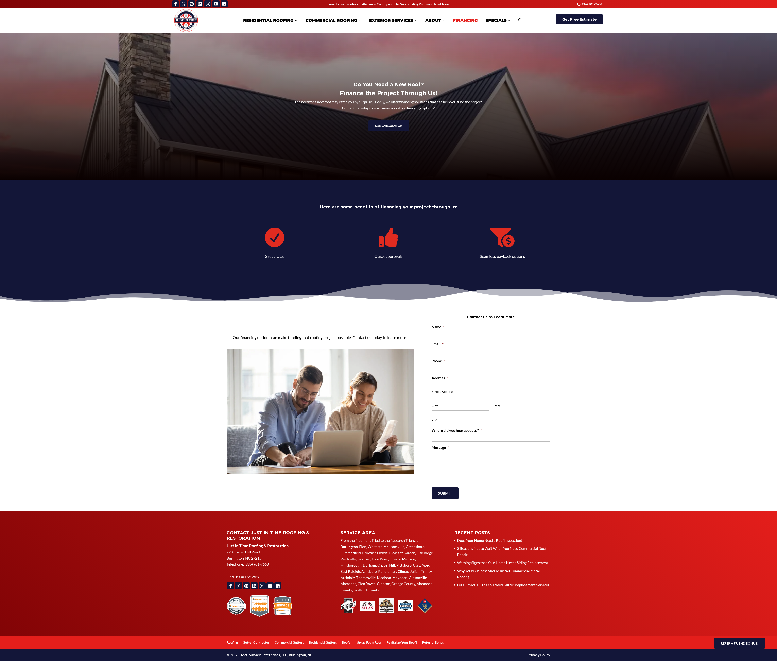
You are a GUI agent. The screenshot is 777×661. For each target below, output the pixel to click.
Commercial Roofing (331, 20)
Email (438, 344)
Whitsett (375, 546)
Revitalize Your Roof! (401, 642)
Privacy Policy (538, 654)
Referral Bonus (433, 642)
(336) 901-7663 (591, 4)
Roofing (232, 642)
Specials (496, 20)
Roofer (347, 642)
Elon (362, 546)
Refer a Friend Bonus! (739, 643)
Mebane (408, 559)
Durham (369, 565)
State (497, 406)
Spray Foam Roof (369, 642)
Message (440, 447)
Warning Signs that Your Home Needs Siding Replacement (502, 562)
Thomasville (366, 577)
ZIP (434, 420)
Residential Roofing (268, 20)
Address (440, 378)
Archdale (348, 577)
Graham (364, 559)
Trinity (426, 571)
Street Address (443, 391)
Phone (438, 361)
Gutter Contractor (256, 642)
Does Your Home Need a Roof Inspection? (489, 540)
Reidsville (348, 559)
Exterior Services (391, 20)
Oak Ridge (425, 552)
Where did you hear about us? (457, 430)
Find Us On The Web (243, 577)
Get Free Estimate (579, 19)
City (435, 406)
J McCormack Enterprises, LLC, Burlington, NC (276, 654)
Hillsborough (351, 565)
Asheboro (369, 571)
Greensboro (415, 546)
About (433, 20)
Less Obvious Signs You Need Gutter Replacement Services (503, 585)
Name (438, 327)
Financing (465, 20)
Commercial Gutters (289, 642)
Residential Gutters (323, 642)
